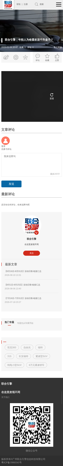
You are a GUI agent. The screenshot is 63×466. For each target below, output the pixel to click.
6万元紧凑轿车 (36, 365)
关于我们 (5, 397)
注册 (26, 4)
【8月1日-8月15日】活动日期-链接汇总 (22, 285)
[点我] (58, 5)
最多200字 (55, 174)
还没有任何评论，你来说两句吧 (15, 205)
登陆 (18, 4)
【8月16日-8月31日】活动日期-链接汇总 (23, 271)
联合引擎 (31, 238)
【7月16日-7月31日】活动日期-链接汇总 (23, 298)
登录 (3, 146)
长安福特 (23, 356)
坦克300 (11, 347)
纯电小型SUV (14, 365)
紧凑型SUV (41, 356)
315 (9, 356)
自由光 (27, 347)
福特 (40, 347)
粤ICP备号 (11, 462)
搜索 (42, 4)
